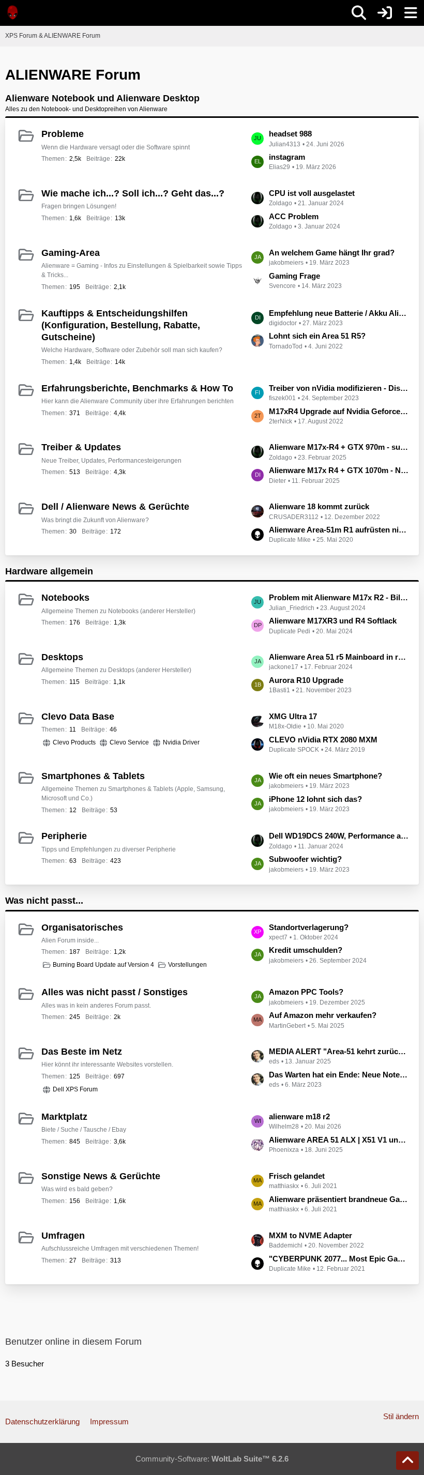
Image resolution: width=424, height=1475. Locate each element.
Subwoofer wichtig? (305, 859)
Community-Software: (212, 1458)
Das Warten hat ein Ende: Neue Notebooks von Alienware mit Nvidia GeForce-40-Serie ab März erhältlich (338, 1074)
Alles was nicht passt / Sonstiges (114, 992)
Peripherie (64, 836)
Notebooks (65, 597)
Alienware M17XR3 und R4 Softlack (333, 620)
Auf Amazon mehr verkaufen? (322, 1015)
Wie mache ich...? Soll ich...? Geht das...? (132, 193)
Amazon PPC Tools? (306, 991)
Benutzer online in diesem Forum (73, 1341)
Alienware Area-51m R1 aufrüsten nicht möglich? (338, 529)
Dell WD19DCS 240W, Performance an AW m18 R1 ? (338, 835)
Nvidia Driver (181, 742)
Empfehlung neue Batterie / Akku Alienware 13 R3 (338, 313)
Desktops (62, 657)
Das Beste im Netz (81, 1051)
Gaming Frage (294, 275)
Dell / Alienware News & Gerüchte (115, 506)
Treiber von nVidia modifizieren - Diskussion (338, 388)
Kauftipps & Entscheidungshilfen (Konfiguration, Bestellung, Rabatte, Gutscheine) (120, 325)
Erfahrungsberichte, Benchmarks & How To (137, 388)
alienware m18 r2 (299, 1116)
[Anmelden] (384, 13)
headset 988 (290, 133)
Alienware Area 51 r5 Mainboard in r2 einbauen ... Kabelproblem (338, 656)
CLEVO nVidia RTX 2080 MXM (323, 739)
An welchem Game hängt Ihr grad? (332, 252)
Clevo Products (74, 742)
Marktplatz (64, 1117)
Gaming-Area (70, 253)
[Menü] (410, 13)
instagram (287, 157)
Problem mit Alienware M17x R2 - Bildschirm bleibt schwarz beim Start (338, 597)
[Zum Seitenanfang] (407, 1460)
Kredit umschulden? (305, 950)
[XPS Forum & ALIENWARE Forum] (13, 12)
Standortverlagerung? (309, 927)
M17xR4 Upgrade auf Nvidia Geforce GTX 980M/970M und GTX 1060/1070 (338, 411)
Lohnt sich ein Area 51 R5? (317, 335)
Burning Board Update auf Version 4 (103, 964)
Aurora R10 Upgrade (306, 680)
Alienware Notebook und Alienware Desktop (102, 98)
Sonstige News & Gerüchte (100, 1176)
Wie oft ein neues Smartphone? (325, 775)
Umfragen (63, 1235)
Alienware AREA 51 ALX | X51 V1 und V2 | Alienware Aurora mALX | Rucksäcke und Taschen (338, 1139)
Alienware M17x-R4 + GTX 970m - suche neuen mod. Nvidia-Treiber (338, 447)
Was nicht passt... (44, 900)
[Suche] (359, 13)
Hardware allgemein (49, 571)
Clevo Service (129, 742)
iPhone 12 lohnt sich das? (315, 799)
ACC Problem (294, 216)
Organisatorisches (82, 927)
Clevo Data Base (77, 716)
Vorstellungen (187, 964)
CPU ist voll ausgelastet (312, 193)
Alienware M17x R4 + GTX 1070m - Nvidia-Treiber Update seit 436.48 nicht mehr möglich (338, 470)
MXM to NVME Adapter (310, 1235)
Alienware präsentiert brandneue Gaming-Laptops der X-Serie (338, 1199)
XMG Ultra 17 (293, 716)
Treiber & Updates (81, 447)
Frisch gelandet (297, 1176)
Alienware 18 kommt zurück (319, 506)
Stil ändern (401, 1416)
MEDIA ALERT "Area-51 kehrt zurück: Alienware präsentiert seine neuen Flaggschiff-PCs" (338, 1051)
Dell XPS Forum (75, 1089)
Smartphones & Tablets (93, 776)
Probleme (62, 134)
